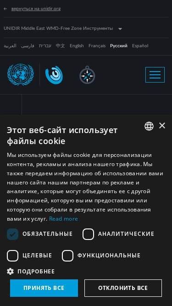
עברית (45, 46)
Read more (63, 219)
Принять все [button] (43, 288)
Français (97, 46)
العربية (10, 46)
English (77, 46)
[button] (86, 271)
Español (140, 46)
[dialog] (86, 210)
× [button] (161, 125)
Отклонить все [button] (123, 288)
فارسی (27, 46)
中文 (60, 46)
